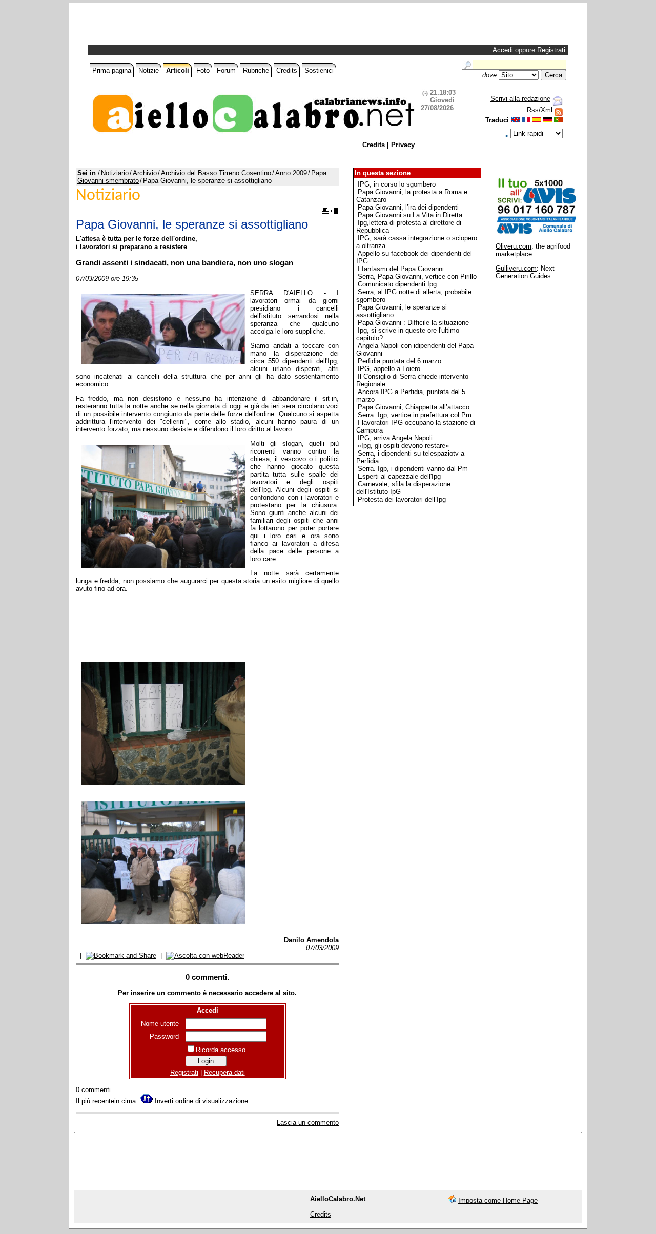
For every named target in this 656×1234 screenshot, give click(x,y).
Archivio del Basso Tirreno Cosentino (216, 173)
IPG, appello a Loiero (389, 369)
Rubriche (256, 70)
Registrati (551, 50)
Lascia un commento (308, 1122)
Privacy (403, 145)
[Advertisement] (210, 26)
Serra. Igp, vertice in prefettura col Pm (414, 415)
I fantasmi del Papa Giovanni (401, 269)
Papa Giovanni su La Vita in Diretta (410, 215)
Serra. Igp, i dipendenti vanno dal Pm (413, 468)
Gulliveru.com (516, 268)
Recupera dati (224, 1072)
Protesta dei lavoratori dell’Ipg (402, 499)
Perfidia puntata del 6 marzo (399, 361)
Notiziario (115, 173)
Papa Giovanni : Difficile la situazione (413, 322)
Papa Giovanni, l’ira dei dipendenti (408, 207)
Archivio (145, 173)
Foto (203, 70)
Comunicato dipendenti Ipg (397, 284)
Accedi (503, 50)
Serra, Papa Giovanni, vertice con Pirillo (417, 276)
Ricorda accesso (220, 1050)
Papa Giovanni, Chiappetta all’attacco (413, 407)
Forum (226, 70)
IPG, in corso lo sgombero (397, 184)
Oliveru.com (513, 246)
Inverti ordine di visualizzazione (200, 1101)
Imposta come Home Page (498, 1200)
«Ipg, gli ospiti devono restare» (403, 445)
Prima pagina (111, 70)
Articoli (177, 70)
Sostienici (319, 70)
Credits (286, 70)
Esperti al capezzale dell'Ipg (399, 476)
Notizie (148, 70)
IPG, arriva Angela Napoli (395, 438)
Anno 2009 (291, 173)
